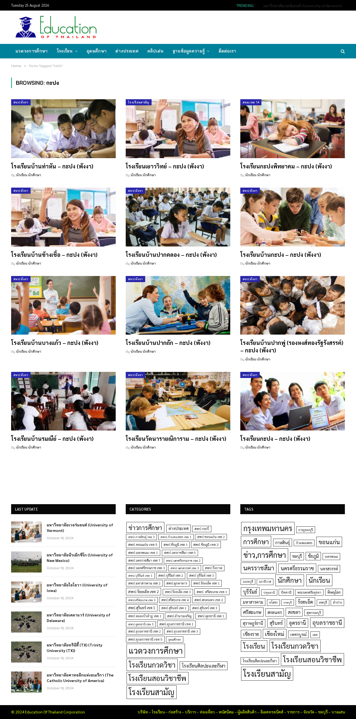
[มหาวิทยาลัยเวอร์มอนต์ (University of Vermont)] (26, 532)
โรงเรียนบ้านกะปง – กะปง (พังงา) (280, 254)
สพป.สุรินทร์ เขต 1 (141, 607)
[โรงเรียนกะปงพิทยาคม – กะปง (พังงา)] (292, 128)
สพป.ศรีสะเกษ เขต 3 (141, 600)
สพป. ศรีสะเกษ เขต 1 (212, 591)
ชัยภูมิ (313, 556)
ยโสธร (273, 602)
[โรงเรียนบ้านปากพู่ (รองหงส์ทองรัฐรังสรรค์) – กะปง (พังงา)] (292, 305)
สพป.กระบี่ (201, 529)
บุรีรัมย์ (250, 591)
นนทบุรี (248, 581)
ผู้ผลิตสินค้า (247, 711)
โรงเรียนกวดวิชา (152, 664)
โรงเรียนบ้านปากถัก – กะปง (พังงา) (168, 342)
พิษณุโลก (334, 592)
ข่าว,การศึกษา (264, 554)
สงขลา (294, 612)
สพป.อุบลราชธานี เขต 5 (145, 639)
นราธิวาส (265, 581)
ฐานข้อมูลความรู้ (189, 51)
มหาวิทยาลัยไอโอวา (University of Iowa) (77, 587)
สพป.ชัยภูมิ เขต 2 (206, 544)
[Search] (342, 51)
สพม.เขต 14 (251, 102)
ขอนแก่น (329, 542)
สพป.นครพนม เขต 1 (143, 552)
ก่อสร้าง (175, 711)
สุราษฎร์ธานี (253, 623)
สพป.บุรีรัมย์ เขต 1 (140, 575)
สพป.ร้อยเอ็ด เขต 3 (178, 592)
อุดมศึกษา (96, 51)
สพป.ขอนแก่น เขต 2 (211, 537)
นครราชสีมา (258, 568)
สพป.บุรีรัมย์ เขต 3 (201, 575)
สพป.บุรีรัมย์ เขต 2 (170, 575)
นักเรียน (319, 580)
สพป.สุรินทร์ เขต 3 (204, 608)
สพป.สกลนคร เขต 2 (208, 600)
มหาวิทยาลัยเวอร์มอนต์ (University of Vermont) (80, 527)
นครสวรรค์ (329, 568)
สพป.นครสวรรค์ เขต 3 (184, 568)
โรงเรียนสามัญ (138, 102)
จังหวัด (308, 711)
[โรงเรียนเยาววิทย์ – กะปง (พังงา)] (178, 128)
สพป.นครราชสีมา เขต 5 (180, 553)
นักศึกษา (290, 580)
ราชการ (293, 711)
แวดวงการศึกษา (32, 51)
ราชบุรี (287, 602)
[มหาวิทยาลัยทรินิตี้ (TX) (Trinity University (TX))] (26, 652)
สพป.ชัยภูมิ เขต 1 (175, 544)
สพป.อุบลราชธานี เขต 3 (182, 631)
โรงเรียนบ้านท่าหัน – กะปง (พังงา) (52, 166)
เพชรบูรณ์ (298, 634)
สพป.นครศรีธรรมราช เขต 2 (183, 560)
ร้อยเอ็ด (305, 601)
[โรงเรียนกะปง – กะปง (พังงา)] (292, 401)
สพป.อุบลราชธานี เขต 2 (144, 631)
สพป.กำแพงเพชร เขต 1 (175, 537)
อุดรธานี (297, 623)
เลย (315, 634)
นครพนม (331, 556)
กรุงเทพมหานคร (267, 528)
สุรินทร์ (276, 623)
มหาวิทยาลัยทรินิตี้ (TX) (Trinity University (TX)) (74, 647)
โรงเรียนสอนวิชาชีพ (157, 678)
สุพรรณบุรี (313, 612)
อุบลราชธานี (327, 622)
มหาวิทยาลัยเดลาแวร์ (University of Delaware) (78, 617)
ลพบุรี (323, 602)
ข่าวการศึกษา (145, 527)
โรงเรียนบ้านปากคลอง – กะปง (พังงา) (171, 254)
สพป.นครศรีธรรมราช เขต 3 (146, 568)
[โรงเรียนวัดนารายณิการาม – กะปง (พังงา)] (178, 401)
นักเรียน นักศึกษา (28, 175)
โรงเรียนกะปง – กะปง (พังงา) (275, 438)
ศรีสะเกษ (252, 612)
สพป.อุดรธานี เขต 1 (211, 616)
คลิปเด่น (155, 51)
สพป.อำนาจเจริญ (179, 616)
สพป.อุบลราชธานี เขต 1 (176, 624)
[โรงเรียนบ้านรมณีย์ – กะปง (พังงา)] (63, 401)
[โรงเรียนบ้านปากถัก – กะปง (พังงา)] (178, 305)
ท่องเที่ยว (207, 711)
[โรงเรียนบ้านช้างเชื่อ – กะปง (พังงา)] (63, 217)
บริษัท (143, 711)
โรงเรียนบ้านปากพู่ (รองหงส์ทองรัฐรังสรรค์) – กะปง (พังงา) (291, 346)
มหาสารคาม (253, 601)
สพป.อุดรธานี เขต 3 (141, 624)
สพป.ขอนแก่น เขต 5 (142, 544)
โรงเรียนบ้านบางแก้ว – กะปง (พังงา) (54, 342)
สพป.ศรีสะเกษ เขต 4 (175, 600)
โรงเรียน (65, 51)
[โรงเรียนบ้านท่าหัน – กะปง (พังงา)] (63, 128)
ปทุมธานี (269, 592)
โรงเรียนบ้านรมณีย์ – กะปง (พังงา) (52, 438)
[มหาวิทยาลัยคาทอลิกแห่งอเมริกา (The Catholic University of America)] (26, 682)
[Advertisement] (243, 26)
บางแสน (338, 711)
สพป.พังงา (20, 102)
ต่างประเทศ (127, 51)
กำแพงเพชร (304, 543)
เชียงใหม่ (274, 633)
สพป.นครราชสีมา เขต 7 (144, 560)
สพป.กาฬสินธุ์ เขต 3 (141, 537)
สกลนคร (275, 612)
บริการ (190, 711)
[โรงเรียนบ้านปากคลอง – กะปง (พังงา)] (178, 217)
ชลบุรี (297, 556)
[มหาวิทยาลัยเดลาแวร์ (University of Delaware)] (26, 622)
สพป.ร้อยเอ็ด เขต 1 (206, 583)
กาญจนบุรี (305, 530)
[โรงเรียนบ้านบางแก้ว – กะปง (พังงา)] (63, 305)
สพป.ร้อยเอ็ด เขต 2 (143, 591)
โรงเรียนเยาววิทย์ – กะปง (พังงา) (165, 166)
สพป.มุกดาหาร (176, 583)
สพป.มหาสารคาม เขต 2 (144, 583)
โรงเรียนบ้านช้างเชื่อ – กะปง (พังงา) (54, 254)
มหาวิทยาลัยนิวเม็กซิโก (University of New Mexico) (300, 5)
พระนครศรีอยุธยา (309, 592)
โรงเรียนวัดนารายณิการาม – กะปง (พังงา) (176, 438)
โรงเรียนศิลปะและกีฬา (203, 666)
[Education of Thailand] (56, 27)
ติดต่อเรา (227, 51)
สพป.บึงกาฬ (213, 568)
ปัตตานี (286, 592)
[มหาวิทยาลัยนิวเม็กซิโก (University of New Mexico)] (26, 562)
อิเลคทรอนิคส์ (271, 711)
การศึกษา (256, 541)
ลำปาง (337, 602)
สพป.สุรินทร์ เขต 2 (173, 608)
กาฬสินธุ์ (282, 542)
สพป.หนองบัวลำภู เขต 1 (144, 616)
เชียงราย (251, 634)
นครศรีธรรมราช (297, 568)
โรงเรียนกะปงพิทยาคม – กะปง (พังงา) (286, 166)
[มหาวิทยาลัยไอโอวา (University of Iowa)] (26, 592)
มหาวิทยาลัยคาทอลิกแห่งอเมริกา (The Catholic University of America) (80, 677)
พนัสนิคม (226, 711)
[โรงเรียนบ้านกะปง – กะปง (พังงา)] (292, 217)
